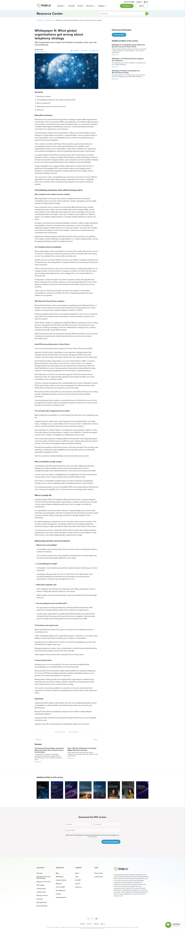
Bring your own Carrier (43, 882)
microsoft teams (73, 732)
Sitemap (96, 924)
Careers (77, 884)
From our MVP (60, 887)
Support (82, 924)
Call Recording (41, 889)
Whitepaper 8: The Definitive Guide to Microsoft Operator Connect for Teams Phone (128, 46)
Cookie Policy (98, 877)
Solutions (60, 6)
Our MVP (78, 880)
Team (77, 877)
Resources (90, 6)
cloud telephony (60, 732)
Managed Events (42, 902)
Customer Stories (61, 880)
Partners (81, 6)
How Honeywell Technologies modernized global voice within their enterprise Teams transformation (49, 750)
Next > (96, 740)
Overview (39, 873)
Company (101, 6)
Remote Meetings (42, 906)
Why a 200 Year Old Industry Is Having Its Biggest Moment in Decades (82, 749)
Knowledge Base (61, 897)
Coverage (71, 6)
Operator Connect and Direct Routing (43, 877)
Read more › (38, 762)
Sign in (141, 6)
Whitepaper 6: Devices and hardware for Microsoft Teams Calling (126, 72)
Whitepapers (49, 20)
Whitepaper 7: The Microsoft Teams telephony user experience (128, 60)
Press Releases (60, 890)
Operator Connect (42, 895)
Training (58, 894)
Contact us (126, 6)
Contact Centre (41, 892)
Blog (57, 873)
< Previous (38, 740)
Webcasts (59, 884)
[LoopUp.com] (44, 5)
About (77, 873)
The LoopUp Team (41, 51)
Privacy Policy (92, 837)
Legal (96, 868)
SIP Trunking (40, 885)
